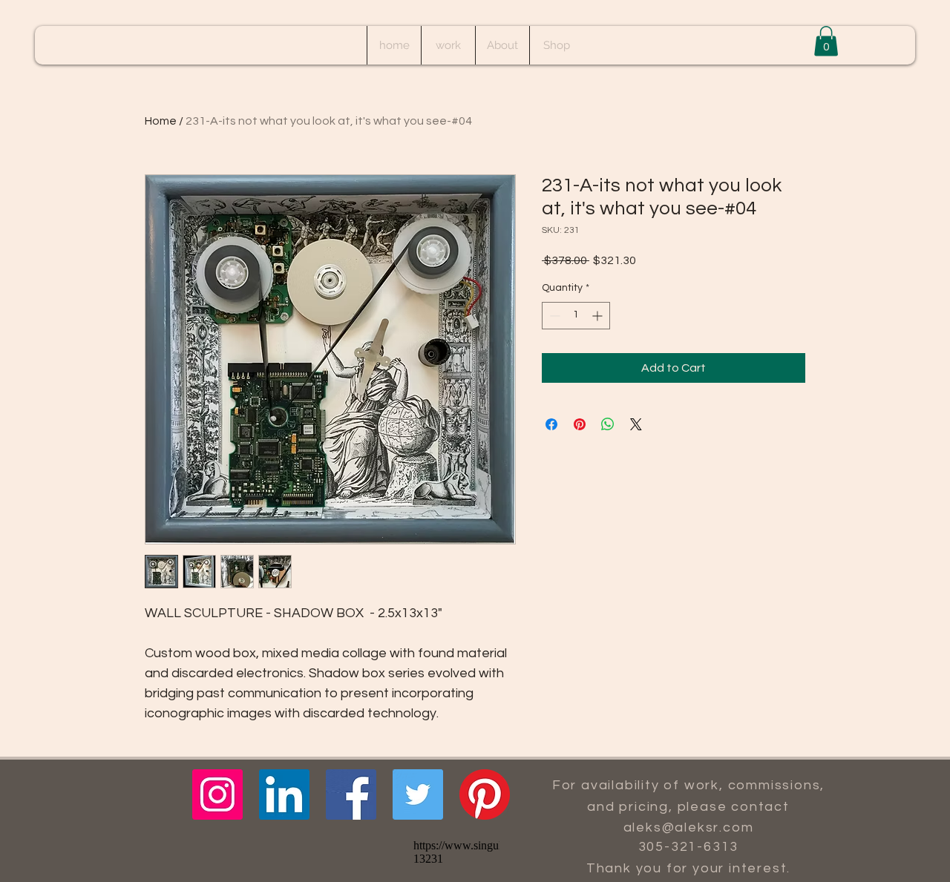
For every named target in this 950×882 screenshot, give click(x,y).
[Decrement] (553, 316)
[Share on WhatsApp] (608, 424)
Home (161, 121)
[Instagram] (217, 794)
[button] (826, 41)
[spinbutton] (576, 316)
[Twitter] (418, 794)
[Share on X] (636, 424)
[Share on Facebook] (551, 424)
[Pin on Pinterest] (580, 424)
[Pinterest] (484, 794)
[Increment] (598, 316)
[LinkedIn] (284, 794)
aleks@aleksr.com (688, 827)
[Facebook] (351, 794)
